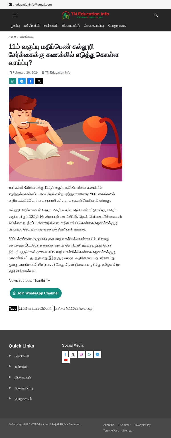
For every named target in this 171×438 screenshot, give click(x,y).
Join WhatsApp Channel (37, 293)
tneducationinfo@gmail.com (32, 4)
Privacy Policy (142, 425)
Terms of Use (111, 430)
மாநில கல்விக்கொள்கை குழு (73, 308)
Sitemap (127, 430)
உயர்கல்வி (51, 25)
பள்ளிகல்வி (32, 25)
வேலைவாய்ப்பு (94, 25)
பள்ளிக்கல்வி (27, 36)
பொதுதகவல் (117, 25)
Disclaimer (124, 425)
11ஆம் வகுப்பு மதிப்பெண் (35, 308)
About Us (108, 425)
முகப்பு (15, 25)
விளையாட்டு (71, 25)
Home (12, 36)
